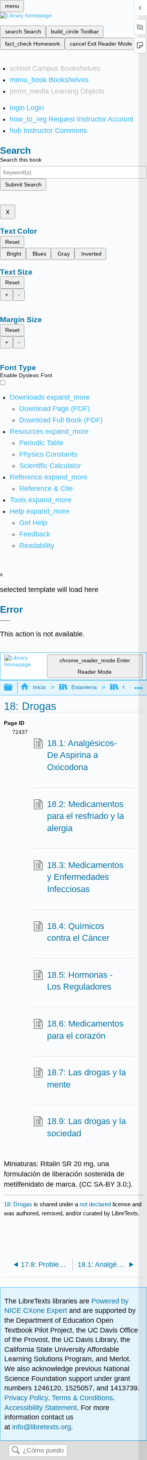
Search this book (21, 160)
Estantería (84, 687)
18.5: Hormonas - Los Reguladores (80, 981)
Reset (12, 242)
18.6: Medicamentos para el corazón (85, 1030)
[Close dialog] (5, 620)
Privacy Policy (26, 1398)
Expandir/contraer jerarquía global (13, 688)
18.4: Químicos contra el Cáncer (78, 932)
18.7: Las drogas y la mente (86, 1078)
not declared (96, 1204)
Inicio (39, 687)
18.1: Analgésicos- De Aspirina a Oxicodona (82, 755)
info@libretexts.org (40, 1427)
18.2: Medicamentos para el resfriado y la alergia (85, 816)
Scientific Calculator (50, 466)
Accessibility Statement (40, 1408)
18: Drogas (18, 1204)
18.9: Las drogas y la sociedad (86, 1127)
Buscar (16, 1451)
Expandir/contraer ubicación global (138, 685)
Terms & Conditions (82, 1398)
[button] (34, 534)
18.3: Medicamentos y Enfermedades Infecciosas (85, 877)
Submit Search (23, 184)
